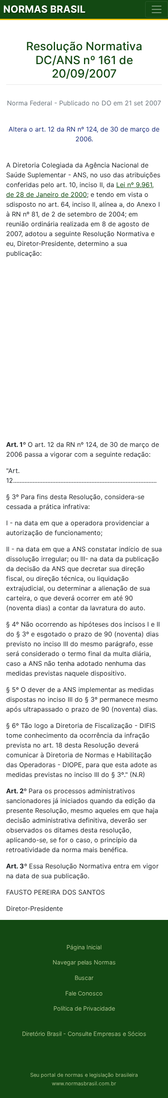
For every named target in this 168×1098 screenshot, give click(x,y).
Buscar (84, 977)
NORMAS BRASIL (44, 9)
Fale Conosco (84, 993)
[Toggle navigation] (156, 9)
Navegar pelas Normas (84, 962)
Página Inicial (84, 947)
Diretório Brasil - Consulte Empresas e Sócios (84, 1033)
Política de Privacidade (84, 1008)
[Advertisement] (84, 349)
